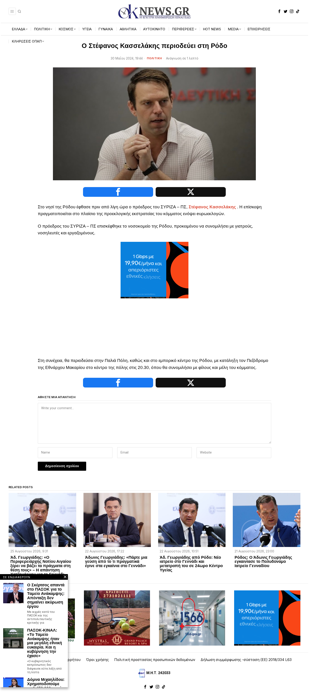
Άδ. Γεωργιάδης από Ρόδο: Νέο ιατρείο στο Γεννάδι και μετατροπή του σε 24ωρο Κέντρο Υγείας (191, 564)
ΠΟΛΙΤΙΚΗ (154, 58)
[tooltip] (279, 11)
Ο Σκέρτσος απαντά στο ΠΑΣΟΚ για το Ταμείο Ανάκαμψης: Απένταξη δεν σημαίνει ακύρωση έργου (45, 595)
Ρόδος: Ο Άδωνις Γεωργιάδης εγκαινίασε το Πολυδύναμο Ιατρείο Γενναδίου (263, 561)
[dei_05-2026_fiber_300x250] (154, 269)
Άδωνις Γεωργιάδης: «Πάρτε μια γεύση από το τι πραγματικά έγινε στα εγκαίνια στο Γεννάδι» (116, 561)
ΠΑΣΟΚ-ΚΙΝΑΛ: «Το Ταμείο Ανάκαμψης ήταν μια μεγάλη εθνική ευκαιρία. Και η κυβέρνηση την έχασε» (44, 643)
